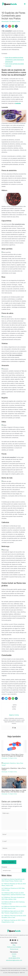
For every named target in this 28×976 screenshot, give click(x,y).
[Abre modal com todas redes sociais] (16, 26)
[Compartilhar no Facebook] (3, 26)
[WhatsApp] (17, 940)
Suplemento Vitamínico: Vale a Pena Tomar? (14, 768)
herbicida (18, 103)
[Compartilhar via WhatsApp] (13, 26)
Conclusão (8, 66)
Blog (14, 945)
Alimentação (5, 21)
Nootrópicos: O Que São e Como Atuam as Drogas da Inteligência (12, 755)
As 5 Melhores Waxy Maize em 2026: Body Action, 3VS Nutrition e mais (14, 791)
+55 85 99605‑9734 (14, 958)
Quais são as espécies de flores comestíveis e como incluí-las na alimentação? (14, 59)
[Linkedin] (15, 728)
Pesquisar (4, 867)
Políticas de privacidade (14, 947)
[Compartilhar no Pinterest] (9, 26)
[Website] (14, 848)
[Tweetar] (6, 26)
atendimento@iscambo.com (14, 960)
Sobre (14, 956)
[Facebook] (10, 940)
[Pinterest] (15, 940)
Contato (14, 954)
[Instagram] (13, 728)
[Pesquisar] (24, 870)
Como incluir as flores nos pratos (14, 63)
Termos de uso (14, 949)
